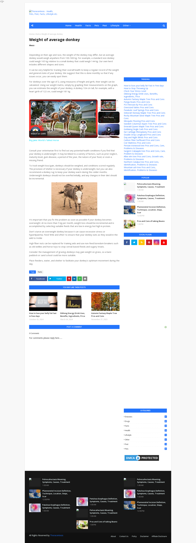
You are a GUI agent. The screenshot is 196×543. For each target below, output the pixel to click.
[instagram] (157, 242)
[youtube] (164, 242)
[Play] (100, 109)
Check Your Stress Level (135, 91)
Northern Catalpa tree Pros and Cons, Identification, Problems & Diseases (141, 163)
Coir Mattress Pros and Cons (137, 142)
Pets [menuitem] (97, 25)
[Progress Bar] (108, 107)
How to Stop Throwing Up (136, 88)
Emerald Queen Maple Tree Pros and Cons (144, 126)
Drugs (146, 421)
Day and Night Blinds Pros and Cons (141, 137)
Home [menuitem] (68, 25)
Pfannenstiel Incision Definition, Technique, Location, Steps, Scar (151, 210)
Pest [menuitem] (105, 25)
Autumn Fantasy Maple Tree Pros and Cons (104, 314)
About (113, 536)
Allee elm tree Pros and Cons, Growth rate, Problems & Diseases (144, 158)
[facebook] (127, 242)
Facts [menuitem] (88, 25)
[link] (34, 104)
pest (146, 444)
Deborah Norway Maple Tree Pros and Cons (144, 112)
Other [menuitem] (126, 25)
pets (146, 449)
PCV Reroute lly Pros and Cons (138, 104)
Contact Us (123, 536)
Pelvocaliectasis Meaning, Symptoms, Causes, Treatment (151, 185)
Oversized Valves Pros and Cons (139, 107)
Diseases (146, 416)
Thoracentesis (56, 535)
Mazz (31, 45)
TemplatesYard (51, 539)
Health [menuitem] (78, 25)
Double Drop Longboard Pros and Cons (142, 134)
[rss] (142, 242)
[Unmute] (103, 109)
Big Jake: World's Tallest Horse (56, 103)
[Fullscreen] (117, 109)
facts (38, 34)
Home (31, 34)
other (146, 439)
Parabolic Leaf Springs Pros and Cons (141, 110)
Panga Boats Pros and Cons (137, 102)
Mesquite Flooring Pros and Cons (139, 121)
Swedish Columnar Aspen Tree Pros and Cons (145, 123)
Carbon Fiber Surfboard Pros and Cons (142, 140)
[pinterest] (149, 242)
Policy (134, 536)
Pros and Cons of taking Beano (151, 221)
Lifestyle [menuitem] (115, 25)
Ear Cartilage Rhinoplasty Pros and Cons (142, 132)
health (146, 430)
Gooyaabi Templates (79, 539)
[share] (91, 102)
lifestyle (146, 435)
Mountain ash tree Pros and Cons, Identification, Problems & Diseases (140, 168)
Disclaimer (144, 536)
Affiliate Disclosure (159, 536)
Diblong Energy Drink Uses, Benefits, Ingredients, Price (72, 314)
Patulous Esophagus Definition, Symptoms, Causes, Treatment (151, 197)
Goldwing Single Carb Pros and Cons (141, 129)
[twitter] (134, 242)
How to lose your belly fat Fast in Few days (42, 314)
